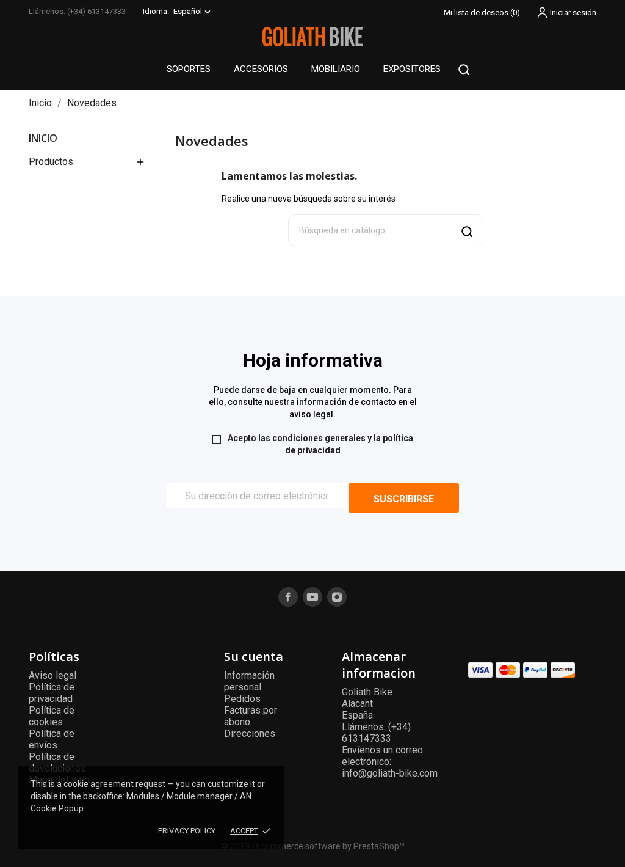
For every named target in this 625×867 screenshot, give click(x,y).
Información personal (249, 681)
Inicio (43, 138)
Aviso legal (52, 675)
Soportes (189, 69)
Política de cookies (51, 716)
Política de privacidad (51, 692)
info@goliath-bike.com (390, 773)
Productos (51, 161)
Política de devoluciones (57, 762)
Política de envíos (51, 739)
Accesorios (261, 69)
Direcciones (249, 733)
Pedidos (242, 698)
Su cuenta (253, 656)
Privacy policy (186, 830)
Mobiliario (335, 69)
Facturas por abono (250, 716)
